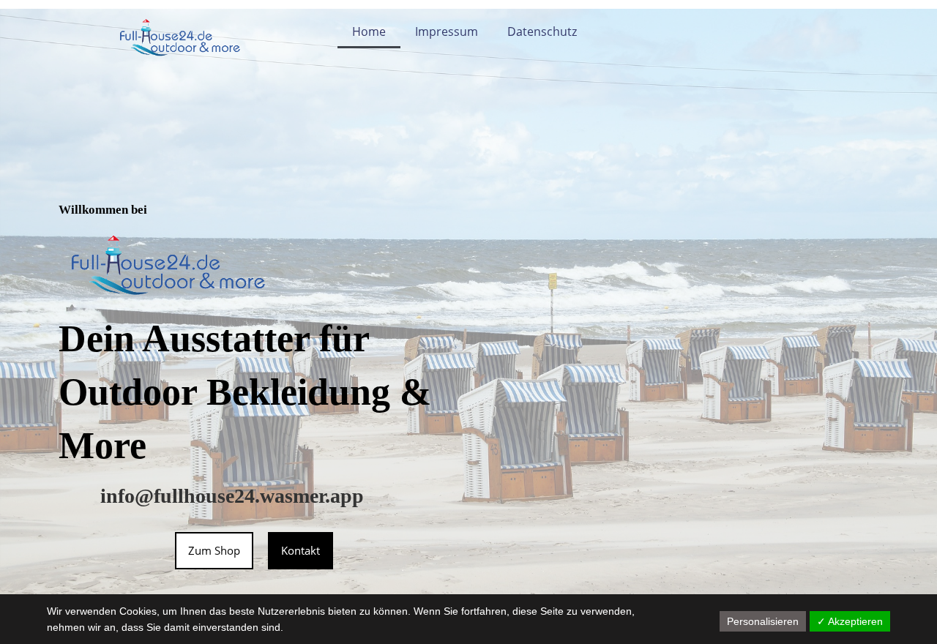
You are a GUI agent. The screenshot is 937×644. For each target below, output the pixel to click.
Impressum (446, 31)
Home (369, 31)
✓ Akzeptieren (850, 621)
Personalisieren (763, 621)
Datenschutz (542, 31)
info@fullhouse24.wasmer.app (232, 495)
